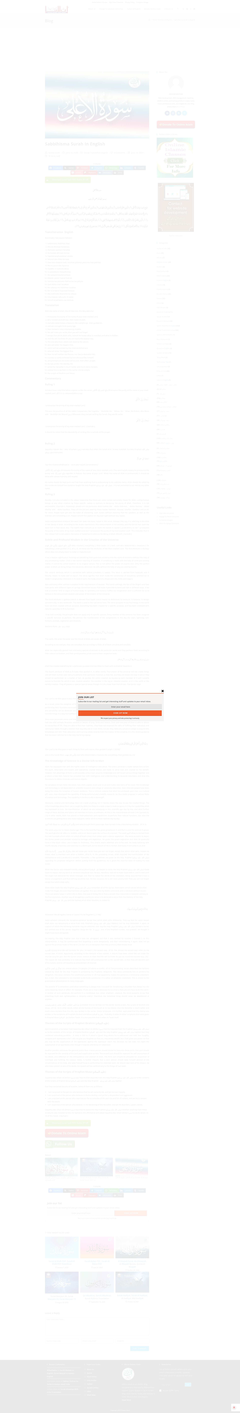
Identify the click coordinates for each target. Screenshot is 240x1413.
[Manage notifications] (234, 1408)
